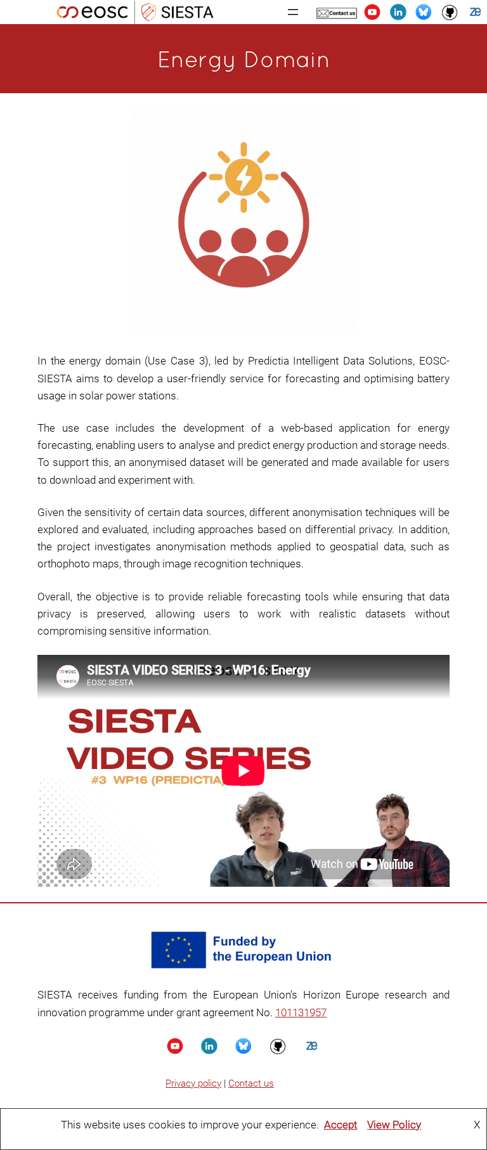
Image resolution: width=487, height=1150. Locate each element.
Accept (340, 1124)
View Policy (394, 1124)
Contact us (251, 1083)
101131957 (301, 1012)
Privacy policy (193, 1083)
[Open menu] (293, 12)
